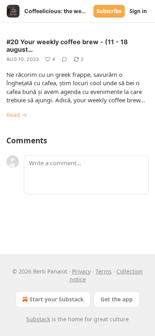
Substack (38, 319)
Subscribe (109, 11)
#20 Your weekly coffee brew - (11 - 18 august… (67, 45)
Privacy (81, 271)
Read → (16, 115)
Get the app (117, 299)
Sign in (138, 11)
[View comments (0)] (64, 59)
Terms (103, 271)
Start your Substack (56, 299)
